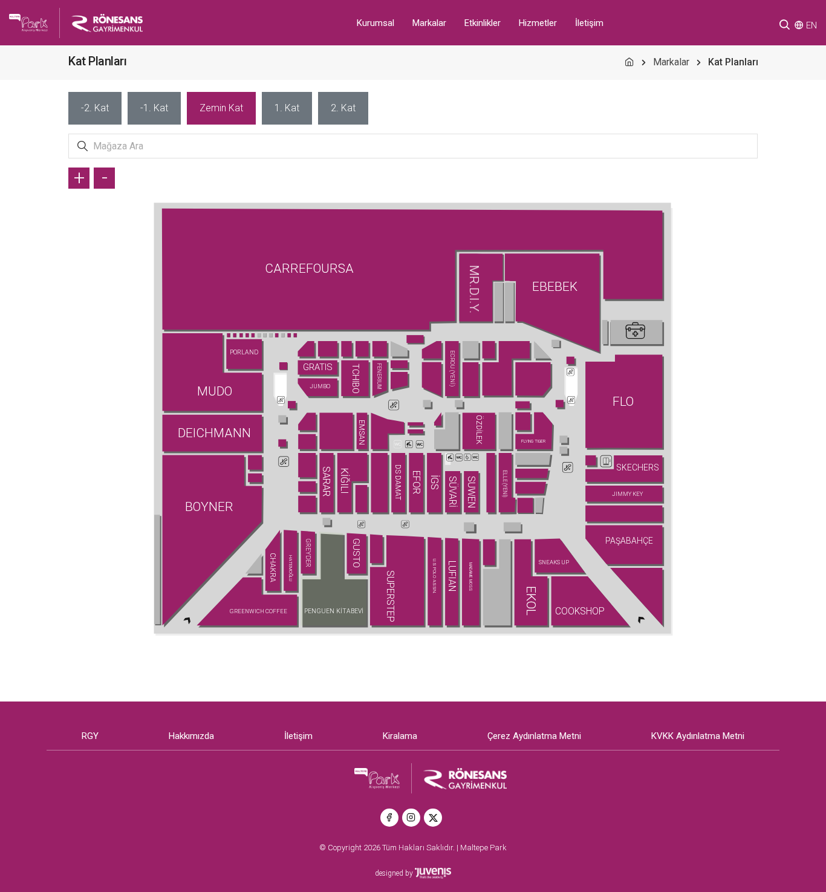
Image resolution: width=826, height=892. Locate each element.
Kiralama (400, 736)
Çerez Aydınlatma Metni (534, 736)
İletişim (589, 23)
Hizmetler (538, 23)
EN (811, 25)
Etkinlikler (482, 23)
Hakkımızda (191, 736)
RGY (90, 736)
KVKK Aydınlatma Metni (697, 736)
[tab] (95, 108)
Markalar (429, 23)
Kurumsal (375, 23)
